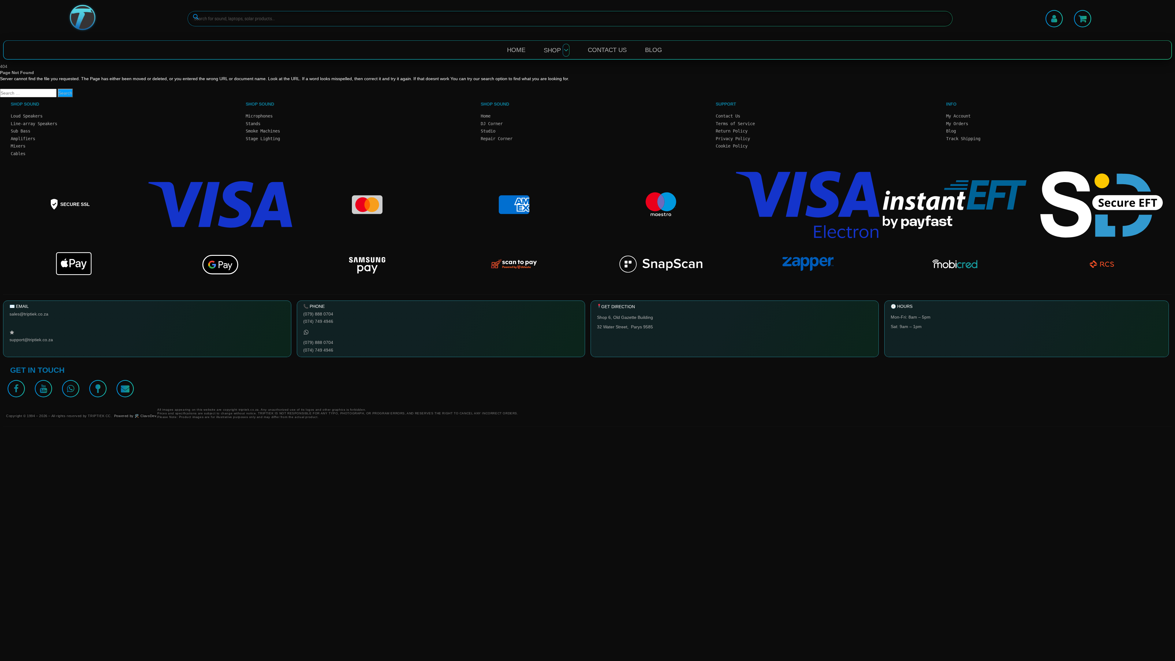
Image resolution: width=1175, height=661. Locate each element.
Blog (653, 50)
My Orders (957, 123)
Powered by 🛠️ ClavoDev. (135, 416)
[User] (1054, 18)
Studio (488, 131)
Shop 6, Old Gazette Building (625, 317)
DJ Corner (492, 123)
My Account (958, 116)
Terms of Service (735, 123)
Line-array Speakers (34, 123)
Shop (552, 50)
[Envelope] (125, 388)
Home (516, 50)
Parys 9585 (642, 326)
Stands (253, 123)
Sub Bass (20, 131)
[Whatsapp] (70, 388)
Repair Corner (497, 138)
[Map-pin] (97, 388)
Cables (18, 153)
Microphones (259, 116)
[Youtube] (43, 388)
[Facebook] (16, 388)
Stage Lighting (263, 138)
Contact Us (607, 50)
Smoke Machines (263, 131)
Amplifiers (23, 138)
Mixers (18, 146)
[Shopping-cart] (1082, 18)
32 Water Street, (614, 326)
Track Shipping (963, 138)
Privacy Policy (733, 138)
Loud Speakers (27, 116)
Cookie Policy (732, 146)
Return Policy (732, 131)
